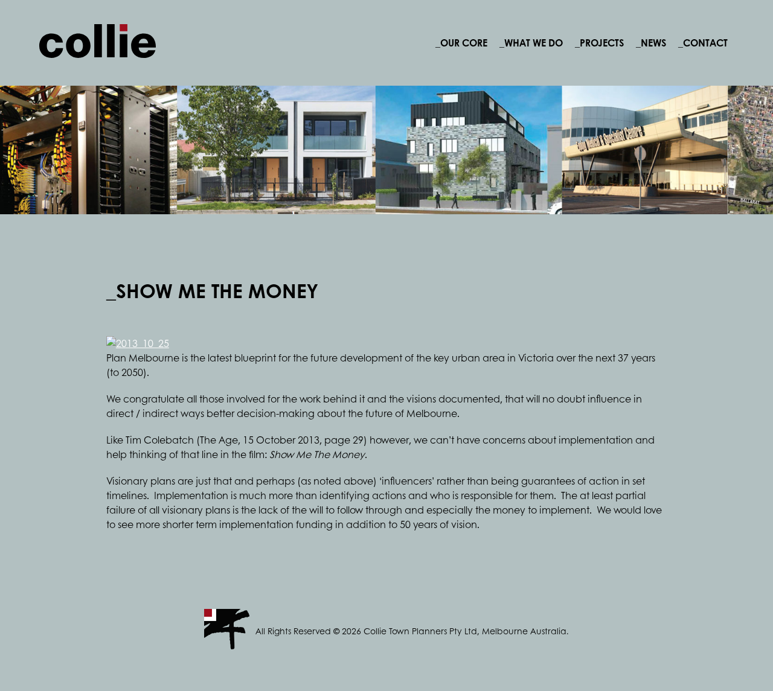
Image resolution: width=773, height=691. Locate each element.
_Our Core (461, 42)
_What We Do (531, 42)
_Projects (599, 42)
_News (651, 42)
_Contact (703, 42)
